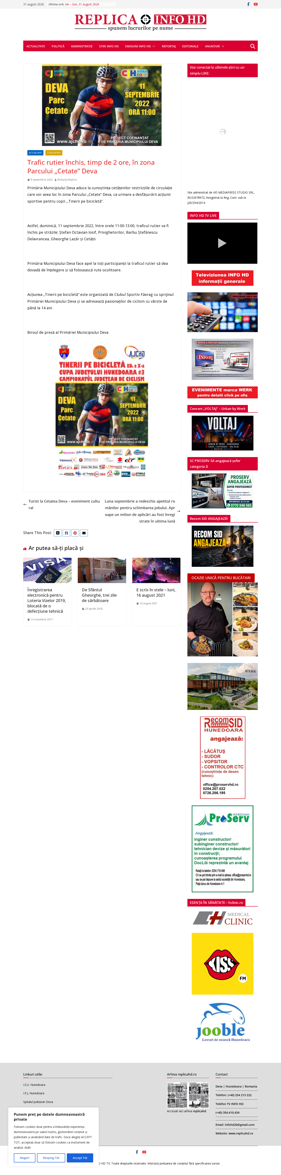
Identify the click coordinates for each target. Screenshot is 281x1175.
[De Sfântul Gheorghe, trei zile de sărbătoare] (102, 561)
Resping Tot (51, 1158)
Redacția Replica (67, 179)
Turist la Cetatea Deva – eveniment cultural (64, 504)
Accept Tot (80, 1158)
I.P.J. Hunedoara (33, 1093)
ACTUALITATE (36, 46)
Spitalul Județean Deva (38, 1102)
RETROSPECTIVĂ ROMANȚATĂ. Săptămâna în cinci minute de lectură (89, 6)
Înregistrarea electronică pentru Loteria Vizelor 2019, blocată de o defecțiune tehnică (46, 600)
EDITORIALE (190, 46)
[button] (153, 46)
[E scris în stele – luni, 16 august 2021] (156, 561)
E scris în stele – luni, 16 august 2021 (155, 592)
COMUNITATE (54, 152)
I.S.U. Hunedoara (34, 1085)
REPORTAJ (169, 46)
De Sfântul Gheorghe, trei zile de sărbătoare (99, 595)
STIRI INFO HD (109, 46)
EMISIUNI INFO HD (138, 46)
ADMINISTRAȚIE (82, 46)
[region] (53, 1137)
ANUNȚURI (212, 46)
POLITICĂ (58, 46)
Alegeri (24, 1158)
